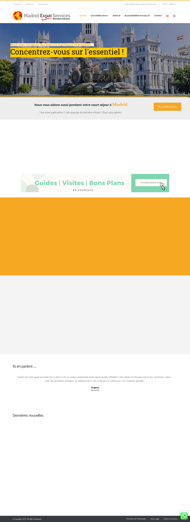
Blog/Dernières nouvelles (137, 15)
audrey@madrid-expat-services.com (140, 4)
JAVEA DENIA (43, 4)
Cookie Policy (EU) (170, 519)
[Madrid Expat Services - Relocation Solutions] (42, 15)
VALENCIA (29, 4)
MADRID (18, 4)
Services (116, 15)
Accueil (83, 15)
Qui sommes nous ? (99, 15)
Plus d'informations (167, 106)
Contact (158, 15)
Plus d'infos (39, 252)
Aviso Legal (155, 519)
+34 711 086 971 (169, 4)
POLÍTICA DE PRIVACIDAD (136, 519)
